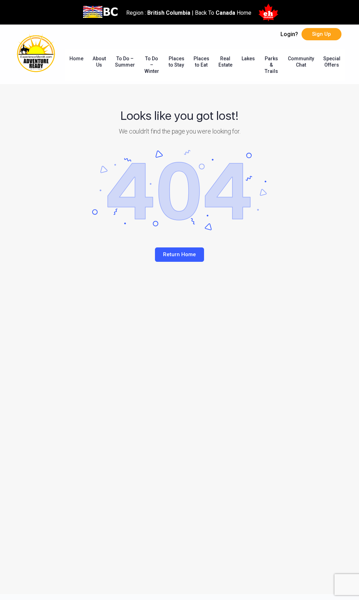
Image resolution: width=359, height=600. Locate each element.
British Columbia (168, 12)
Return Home (179, 254)
